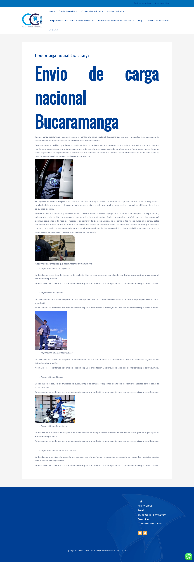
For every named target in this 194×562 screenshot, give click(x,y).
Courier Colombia (67, 11)
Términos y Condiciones (157, 20)
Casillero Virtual (114, 11)
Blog (140, 20)
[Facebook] (140, 533)
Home (52, 11)
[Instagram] (145, 533)
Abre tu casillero (162, 3)
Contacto (53, 30)
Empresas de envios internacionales (114, 20)
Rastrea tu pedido (142, 3)
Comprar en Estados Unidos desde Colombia (70, 20)
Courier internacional (91, 11)
